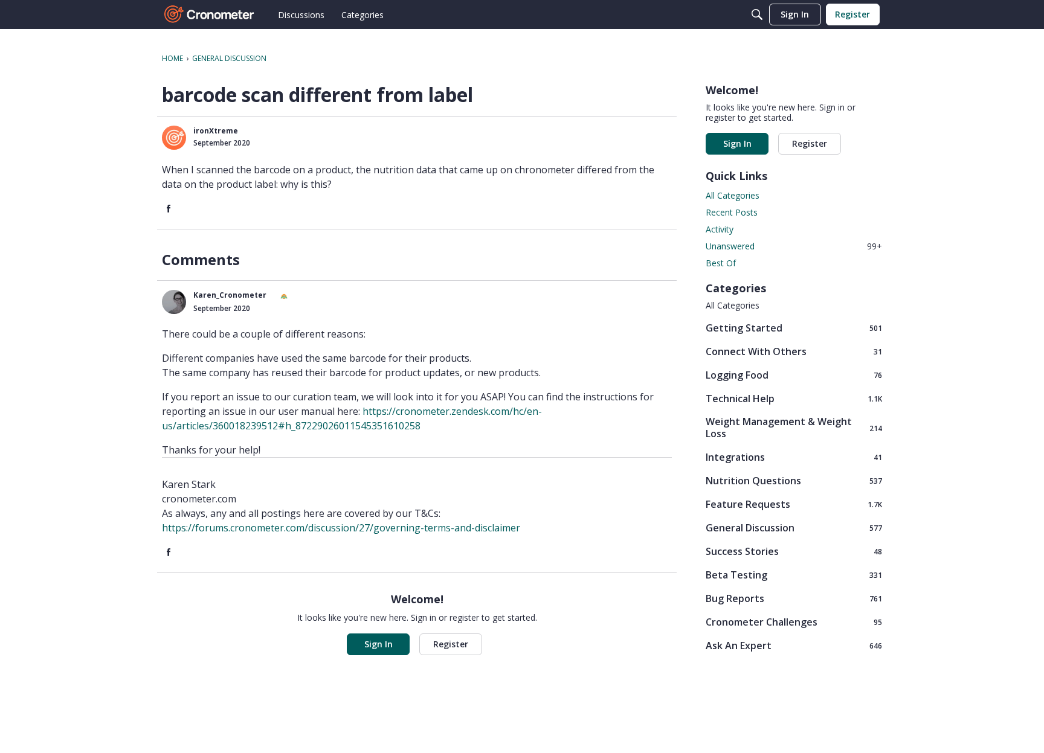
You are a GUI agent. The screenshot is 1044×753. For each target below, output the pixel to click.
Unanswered (794, 246)
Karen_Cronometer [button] (229, 295)
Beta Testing (794, 574)
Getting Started (794, 327)
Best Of (721, 263)
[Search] (757, 14)
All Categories (732, 195)
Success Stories (794, 551)
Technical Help (794, 398)
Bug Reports (794, 598)
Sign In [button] (378, 644)
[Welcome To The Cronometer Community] (209, 14)
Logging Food (794, 374)
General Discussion (794, 527)
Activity (719, 229)
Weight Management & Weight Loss (794, 427)
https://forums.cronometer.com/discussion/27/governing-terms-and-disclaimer (341, 527)
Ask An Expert (794, 645)
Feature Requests (794, 504)
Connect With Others (794, 351)
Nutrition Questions (794, 480)
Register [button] (450, 644)
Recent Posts (732, 212)
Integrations (794, 456)
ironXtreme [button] (215, 131)
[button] (174, 138)
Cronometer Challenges (794, 621)
